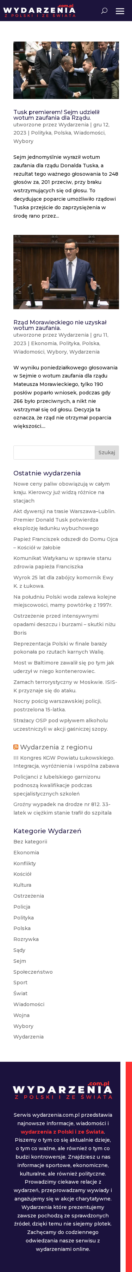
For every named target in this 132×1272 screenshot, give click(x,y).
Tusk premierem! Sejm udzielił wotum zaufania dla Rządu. (56, 115)
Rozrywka (26, 939)
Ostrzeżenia (28, 896)
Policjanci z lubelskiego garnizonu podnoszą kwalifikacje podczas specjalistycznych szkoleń (56, 785)
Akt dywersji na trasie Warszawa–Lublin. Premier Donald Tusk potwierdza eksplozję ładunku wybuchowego (64, 519)
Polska (62, 133)
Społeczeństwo (33, 972)
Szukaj (107, 452)
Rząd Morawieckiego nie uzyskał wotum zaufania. (59, 325)
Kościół (22, 874)
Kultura (22, 885)
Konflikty (24, 863)
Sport (20, 982)
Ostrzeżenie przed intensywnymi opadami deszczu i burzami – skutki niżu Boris (64, 624)
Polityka (41, 133)
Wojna (21, 1015)
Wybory (23, 141)
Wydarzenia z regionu (56, 747)
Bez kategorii (30, 841)
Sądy (19, 950)
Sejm (19, 961)
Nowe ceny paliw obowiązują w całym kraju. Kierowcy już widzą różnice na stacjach (61, 492)
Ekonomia (44, 343)
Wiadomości (89, 133)
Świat (20, 993)
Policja (21, 907)
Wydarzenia (73, 124)
